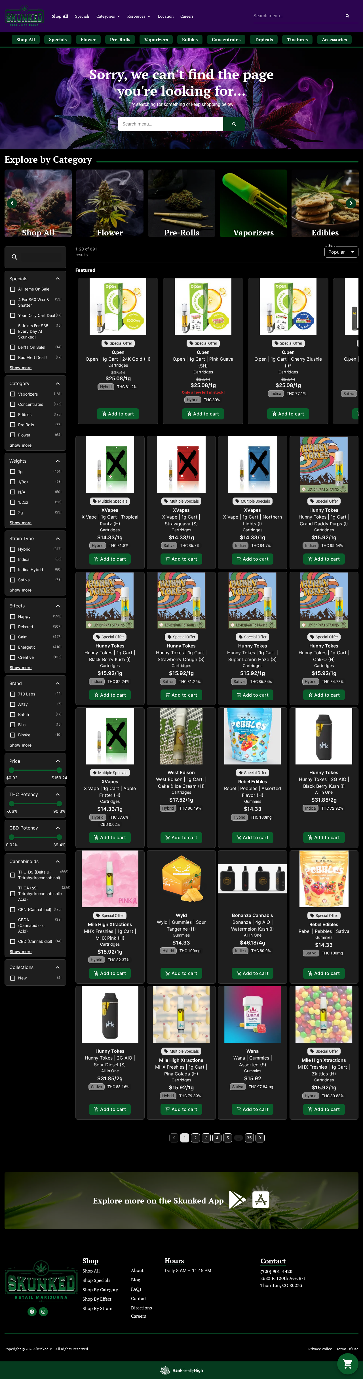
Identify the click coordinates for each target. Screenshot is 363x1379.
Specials (82, 16)
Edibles (325, 232)
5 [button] (228, 1137)
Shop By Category (100, 1289)
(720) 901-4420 (276, 1271)
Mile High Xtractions (110, 924)
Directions (141, 1308)
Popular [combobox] (336, 252)
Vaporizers (253, 232)
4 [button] (217, 1137)
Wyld (181, 915)
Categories (105, 16)
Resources (136, 16)
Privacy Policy (320, 1349)
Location (166, 16)
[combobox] (295, 16)
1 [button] (185, 1137)
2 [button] (195, 1137)
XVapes (110, 510)
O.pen (118, 352)
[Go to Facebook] (32, 1311)
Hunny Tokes (323, 510)
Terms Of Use (347, 1349)
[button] (15, 257)
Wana (252, 1051)
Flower (110, 232)
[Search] (347, 16)
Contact (139, 1298)
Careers (186, 16)
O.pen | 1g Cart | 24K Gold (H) (118, 359)
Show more (21, 367)
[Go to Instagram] (43, 1311)
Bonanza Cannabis (252, 915)
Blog (135, 1279)
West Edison (181, 772)
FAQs (136, 1289)
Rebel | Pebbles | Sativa (324, 931)
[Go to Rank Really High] (181, 1370)
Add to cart (121, 414)
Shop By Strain (98, 1308)
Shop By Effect (97, 1299)
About (137, 1270)
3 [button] (206, 1137)
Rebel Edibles (252, 781)
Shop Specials (96, 1280)
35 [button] (249, 1137)
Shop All (60, 16)
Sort (331, 246)
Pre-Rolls (181, 232)
